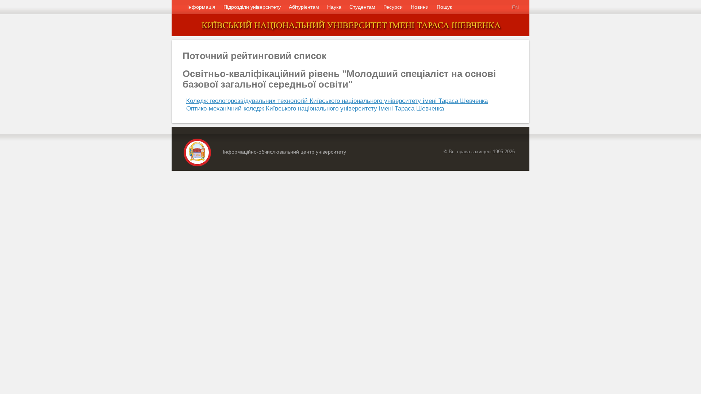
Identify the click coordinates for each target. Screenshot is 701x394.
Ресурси (393, 7)
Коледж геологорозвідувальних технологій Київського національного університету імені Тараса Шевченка (337, 100)
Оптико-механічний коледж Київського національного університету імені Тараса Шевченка (315, 108)
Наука (334, 7)
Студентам (362, 7)
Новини (420, 7)
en (515, 7)
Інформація (201, 7)
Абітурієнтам (304, 7)
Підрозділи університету (252, 7)
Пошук (444, 7)
